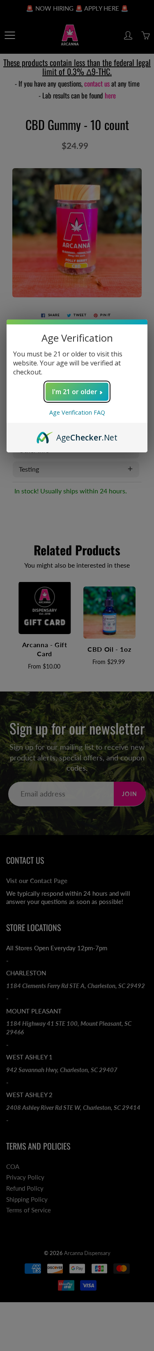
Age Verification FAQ (77, 412)
